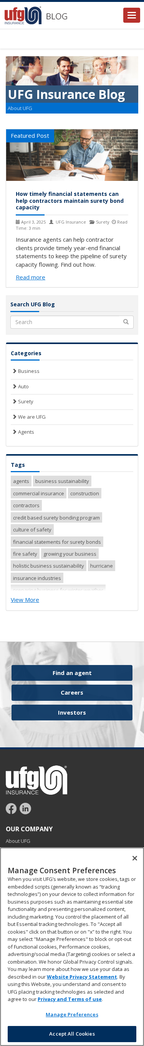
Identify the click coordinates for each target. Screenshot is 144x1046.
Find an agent (72, 673)
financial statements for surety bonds (57, 541)
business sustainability (62, 481)
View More (25, 599)
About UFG (20, 108)
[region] (72, 946)
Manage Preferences (72, 1014)
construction (84, 493)
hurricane (101, 565)
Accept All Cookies (71, 1033)
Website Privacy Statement (82, 976)
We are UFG (31, 416)
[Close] (134, 858)
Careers (72, 692)
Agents (25, 431)
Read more (30, 277)
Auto (23, 386)
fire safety (25, 553)
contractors (26, 505)
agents (21, 481)
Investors (72, 712)
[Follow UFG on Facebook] (12, 807)
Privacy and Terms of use (70, 999)
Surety (25, 401)
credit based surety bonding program (56, 517)
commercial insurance (38, 493)
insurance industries (37, 578)
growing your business (69, 553)
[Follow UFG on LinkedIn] (25, 807)
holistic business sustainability (48, 565)
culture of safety (32, 529)
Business (28, 371)
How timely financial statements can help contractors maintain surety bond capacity (70, 200)
